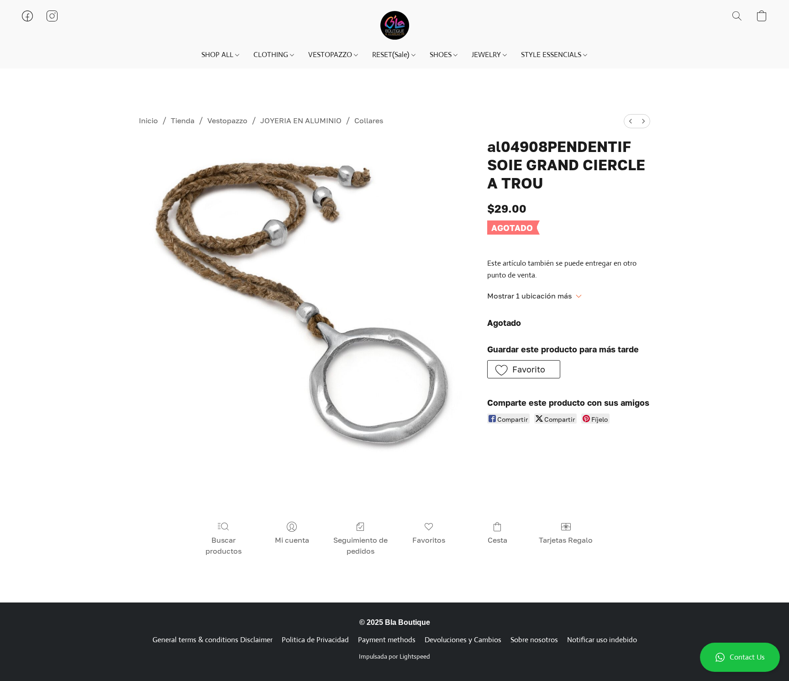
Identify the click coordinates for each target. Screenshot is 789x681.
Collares (368, 120)
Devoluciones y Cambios (463, 639)
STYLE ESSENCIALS (552, 54)
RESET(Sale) (391, 54)
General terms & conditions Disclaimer (213, 639)
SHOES (441, 54)
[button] (740, 657)
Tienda (183, 120)
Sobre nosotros (534, 639)
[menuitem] (630, 121)
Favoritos (428, 540)
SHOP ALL (218, 54)
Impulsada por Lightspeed (394, 656)
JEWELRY (487, 54)
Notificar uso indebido (602, 639)
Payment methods (387, 639)
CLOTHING (271, 54)
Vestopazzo (227, 120)
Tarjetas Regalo (566, 540)
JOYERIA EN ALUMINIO (301, 120)
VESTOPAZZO (331, 54)
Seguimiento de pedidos (360, 545)
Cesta (497, 540)
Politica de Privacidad (315, 639)
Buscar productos (223, 545)
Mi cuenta (292, 540)
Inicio (148, 120)
